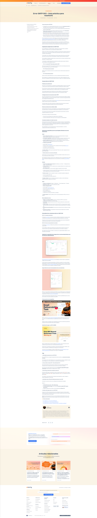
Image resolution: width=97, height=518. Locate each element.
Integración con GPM (29, 511)
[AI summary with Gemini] (43, 515)
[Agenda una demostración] (56, 506)
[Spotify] (69, 515)
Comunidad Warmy (37, 499)
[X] (66, 515)
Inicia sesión (59, 3)
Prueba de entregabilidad (47, 509)
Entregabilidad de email (33, 5)
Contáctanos (54, 503)
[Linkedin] (62, 515)
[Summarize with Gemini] (50, 422)
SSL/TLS (57, 100)
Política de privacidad (64, 501)
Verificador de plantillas (47, 500)
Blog (29, 5)
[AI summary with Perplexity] (44, 515)
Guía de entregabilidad (47, 510)
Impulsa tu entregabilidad (66, 3)
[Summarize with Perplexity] (52, 422)
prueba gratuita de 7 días (64, 349)
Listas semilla (28, 512)
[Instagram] (65, 515)
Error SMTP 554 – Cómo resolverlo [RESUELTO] (50, 400)
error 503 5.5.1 (48, 217)
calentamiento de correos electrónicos (48, 259)
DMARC (59, 343)
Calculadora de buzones (47, 506)
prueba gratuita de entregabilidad (53, 317)
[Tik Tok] (68, 515)
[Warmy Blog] (29, 487)
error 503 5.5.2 (48, 224)
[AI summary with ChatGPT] (42, 515)
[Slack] (61, 515)
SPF (56, 343)
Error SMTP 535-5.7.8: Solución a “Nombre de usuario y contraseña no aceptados (54, 403)
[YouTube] (63, 515)
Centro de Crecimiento (38, 507)
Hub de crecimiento (29, 502)
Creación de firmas (46, 501)
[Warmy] (29, 3)
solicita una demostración (45, 350)
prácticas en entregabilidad (54, 293)
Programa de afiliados (38, 502)
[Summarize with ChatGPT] (48, 422)
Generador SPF (46, 505)
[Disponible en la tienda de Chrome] (65, 507)
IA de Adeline (28, 499)
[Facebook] (67, 515)
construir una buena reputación (52, 264)
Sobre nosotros (55, 502)
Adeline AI (36, 508)
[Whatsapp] (60, 515)
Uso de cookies (64, 500)
